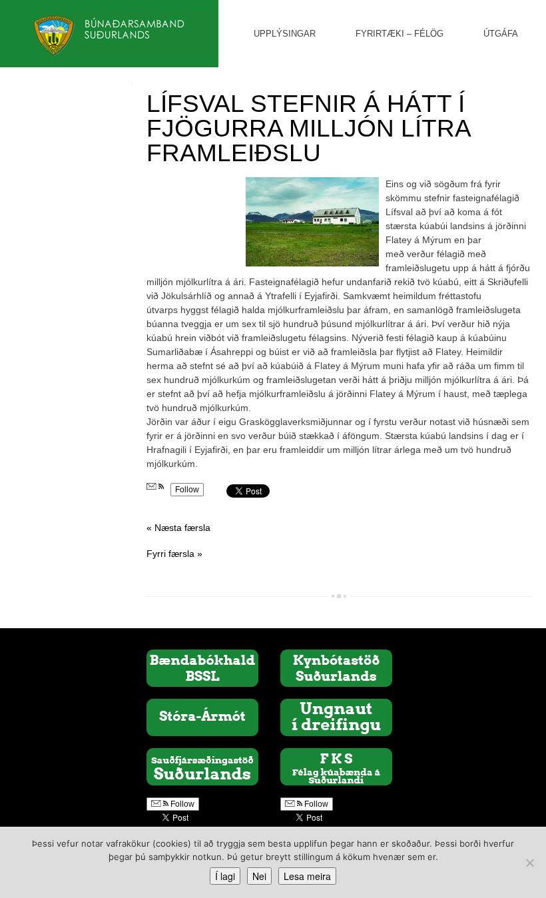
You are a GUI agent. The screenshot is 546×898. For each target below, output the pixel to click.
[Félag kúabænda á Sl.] (336, 766)
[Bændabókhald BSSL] (202, 668)
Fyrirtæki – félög (399, 34)
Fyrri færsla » (174, 553)
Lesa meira (307, 876)
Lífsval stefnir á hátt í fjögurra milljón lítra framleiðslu (308, 128)
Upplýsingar (285, 34)
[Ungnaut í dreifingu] (336, 717)
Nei (259, 876)
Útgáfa (500, 34)
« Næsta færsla (178, 527)
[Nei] (529, 862)
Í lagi (225, 876)
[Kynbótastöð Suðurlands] (336, 668)
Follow (187, 489)
